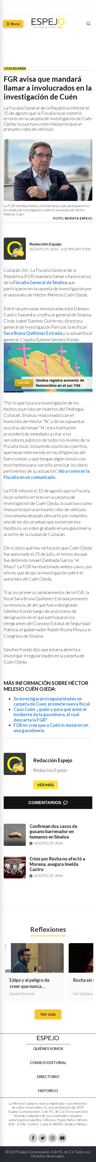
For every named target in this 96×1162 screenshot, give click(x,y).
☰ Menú (13, 24)
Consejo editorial (48, 1062)
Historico (48, 1090)
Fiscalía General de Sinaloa (40, 282)
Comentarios (44, 802)
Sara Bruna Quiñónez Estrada (33, 333)
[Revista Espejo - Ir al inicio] (48, 1038)
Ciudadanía (15, 68)
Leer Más (23, 382)
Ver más (45, 784)
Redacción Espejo (52, 760)
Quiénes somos (48, 1048)
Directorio (48, 1076)
